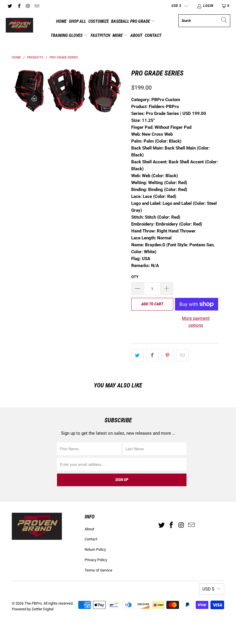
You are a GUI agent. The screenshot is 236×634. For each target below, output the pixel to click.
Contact (153, 35)
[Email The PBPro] (36, 6)
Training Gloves (67, 35)
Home (61, 21)
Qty (134, 277)
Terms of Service (98, 570)
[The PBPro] (19, 25)
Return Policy (95, 549)
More (118, 35)
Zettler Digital (43, 609)
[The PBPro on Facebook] (18, 6)
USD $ (176, 6)
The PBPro (33, 603)
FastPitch (100, 35)
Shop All (77, 21)
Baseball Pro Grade (131, 21)
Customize (98, 21)
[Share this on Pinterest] (167, 355)
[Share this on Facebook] (152, 355)
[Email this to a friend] (182, 355)
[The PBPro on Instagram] (27, 6)
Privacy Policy (96, 560)
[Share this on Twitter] (137, 355)
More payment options (196, 322)
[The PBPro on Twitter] (9, 6)
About (136, 35)
